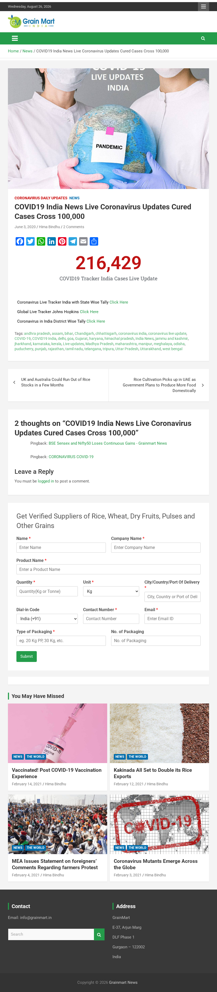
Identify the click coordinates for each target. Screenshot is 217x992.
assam (57, 333)
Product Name (31, 560)
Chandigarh (84, 333)
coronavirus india (132, 333)
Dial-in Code (27, 609)
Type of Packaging (35, 631)
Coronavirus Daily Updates (41, 198)
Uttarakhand (150, 349)
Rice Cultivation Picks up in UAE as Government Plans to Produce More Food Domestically (159, 385)
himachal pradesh (119, 338)
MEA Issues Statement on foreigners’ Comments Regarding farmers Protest (55, 864)
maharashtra (126, 344)
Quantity (25, 582)
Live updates (73, 344)
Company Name (127, 538)
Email (151, 609)
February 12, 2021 (129, 784)
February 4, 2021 (26, 875)
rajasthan (56, 349)
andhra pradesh (37, 333)
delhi (62, 338)
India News (144, 338)
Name (23, 538)
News (74, 198)
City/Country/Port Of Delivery (172, 585)
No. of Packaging (127, 631)
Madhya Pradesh (99, 344)
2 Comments (73, 227)
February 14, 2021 (27, 784)
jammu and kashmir (171, 338)
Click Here (119, 302)
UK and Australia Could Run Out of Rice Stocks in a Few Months (55, 382)
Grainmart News (123, 982)
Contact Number (100, 609)
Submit (26, 656)
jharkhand (23, 344)
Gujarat (81, 338)
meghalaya (163, 344)
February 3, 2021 (128, 875)
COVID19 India (44, 338)
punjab (40, 349)
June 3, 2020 (25, 227)
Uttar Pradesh (126, 349)
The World (35, 757)
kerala (56, 344)
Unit (88, 582)
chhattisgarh (106, 333)
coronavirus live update (167, 333)
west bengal (172, 349)
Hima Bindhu (49, 227)
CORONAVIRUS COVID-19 (71, 456)
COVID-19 (23, 338)
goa (70, 338)
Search (99, 934)
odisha (179, 344)
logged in (46, 481)
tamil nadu (74, 349)
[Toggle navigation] (15, 38)
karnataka (41, 344)
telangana (92, 349)
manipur (145, 344)
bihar (69, 333)
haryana (96, 338)
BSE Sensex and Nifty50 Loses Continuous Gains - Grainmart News (108, 443)
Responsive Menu (203, 6)
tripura (108, 349)
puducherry (24, 349)
